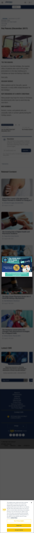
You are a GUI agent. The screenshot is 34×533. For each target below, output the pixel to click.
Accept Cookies (19, 530)
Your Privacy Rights (19, 521)
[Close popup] (30, 258)
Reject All (18, 525)
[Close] (31, 502)
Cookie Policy (14, 517)
